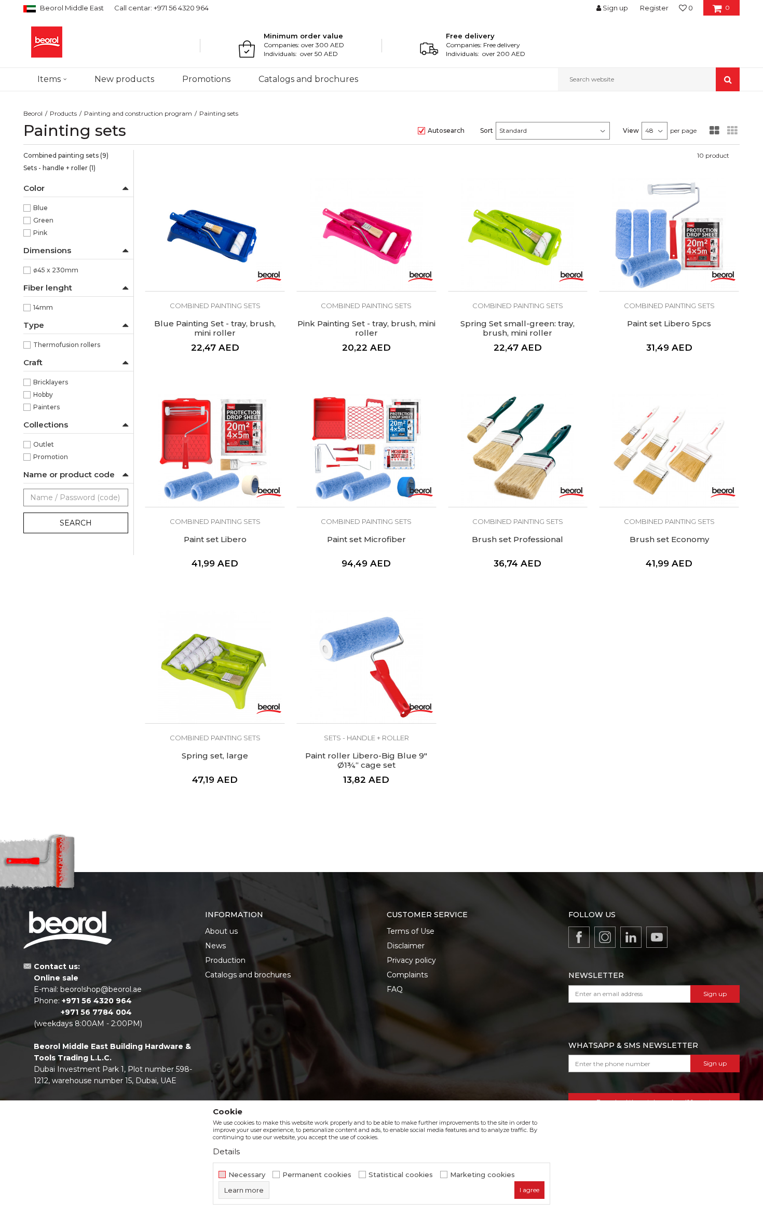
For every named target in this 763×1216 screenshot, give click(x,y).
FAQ (395, 989)
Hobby (43, 394)
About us (221, 931)
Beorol (33, 113)
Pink (40, 233)
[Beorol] (46, 42)
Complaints (407, 974)
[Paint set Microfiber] (366, 450)
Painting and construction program (138, 113)
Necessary (246, 1175)
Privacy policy (411, 960)
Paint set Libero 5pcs (669, 323)
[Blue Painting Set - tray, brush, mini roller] (214, 234)
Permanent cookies (316, 1175)
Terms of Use (410, 931)
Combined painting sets (65, 155)
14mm (43, 307)
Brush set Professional (517, 539)
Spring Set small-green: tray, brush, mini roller (517, 328)
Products (63, 113)
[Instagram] (605, 937)
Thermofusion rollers (66, 345)
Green (43, 220)
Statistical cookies (401, 1175)
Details (226, 1151)
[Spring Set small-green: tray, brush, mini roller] (518, 234)
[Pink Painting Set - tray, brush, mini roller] (366, 234)
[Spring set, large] (214, 666)
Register (654, 8)
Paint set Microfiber (366, 539)
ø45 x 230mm (55, 270)
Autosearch (446, 130)
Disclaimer (406, 945)
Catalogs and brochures (248, 974)
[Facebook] (579, 937)
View (631, 130)
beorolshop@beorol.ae (101, 989)
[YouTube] (657, 937)
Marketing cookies (482, 1175)
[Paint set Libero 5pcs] (669, 234)
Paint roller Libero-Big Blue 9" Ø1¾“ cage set (366, 760)
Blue (40, 208)
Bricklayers (50, 382)
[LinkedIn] (631, 937)
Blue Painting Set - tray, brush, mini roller (215, 328)
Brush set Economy (669, 539)
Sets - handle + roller (59, 168)
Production (225, 960)
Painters (46, 407)
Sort (486, 130)
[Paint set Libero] (214, 450)
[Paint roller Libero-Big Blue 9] (366, 666)
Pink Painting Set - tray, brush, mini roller (366, 328)
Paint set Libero (215, 539)
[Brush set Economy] (669, 450)
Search (76, 523)
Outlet (43, 444)
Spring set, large (215, 756)
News (215, 945)
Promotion (50, 457)
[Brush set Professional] (518, 450)
